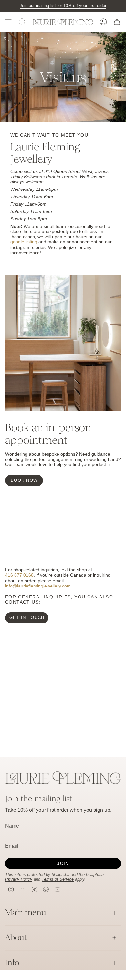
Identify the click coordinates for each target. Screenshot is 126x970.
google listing (23, 241)
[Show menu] (8, 22)
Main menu (25, 912)
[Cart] (117, 22)
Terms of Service (58, 879)
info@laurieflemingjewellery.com (38, 585)
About (16, 938)
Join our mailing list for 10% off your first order (63, 5)
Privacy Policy (18, 879)
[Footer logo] (63, 777)
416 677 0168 (19, 574)
